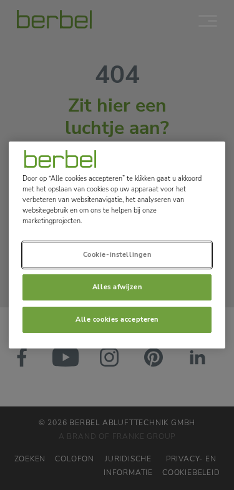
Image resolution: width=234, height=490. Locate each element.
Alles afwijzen (117, 287)
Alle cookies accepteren (117, 319)
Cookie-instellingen (117, 254)
